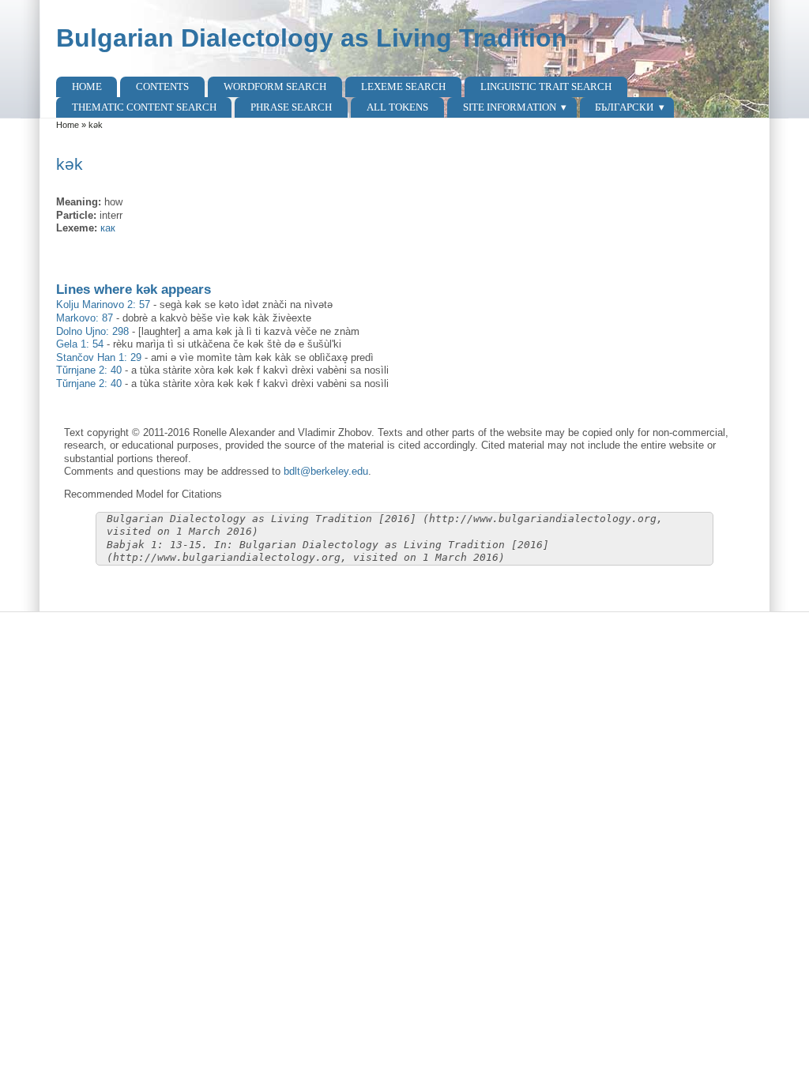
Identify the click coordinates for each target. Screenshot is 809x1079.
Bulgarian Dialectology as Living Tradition (311, 38)
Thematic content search (144, 107)
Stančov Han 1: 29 (98, 357)
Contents (162, 86)
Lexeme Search (403, 86)
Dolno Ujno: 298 (92, 331)
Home (87, 86)
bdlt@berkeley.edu (326, 471)
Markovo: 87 (84, 318)
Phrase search (291, 107)
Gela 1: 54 (79, 344)
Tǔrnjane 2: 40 (89, 370)
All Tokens (397, 107)
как (107, 228)
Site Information (509, 107)
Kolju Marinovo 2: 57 (103, 304)
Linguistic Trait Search (545, 86)
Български (624, 107)
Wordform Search (275, 86)
